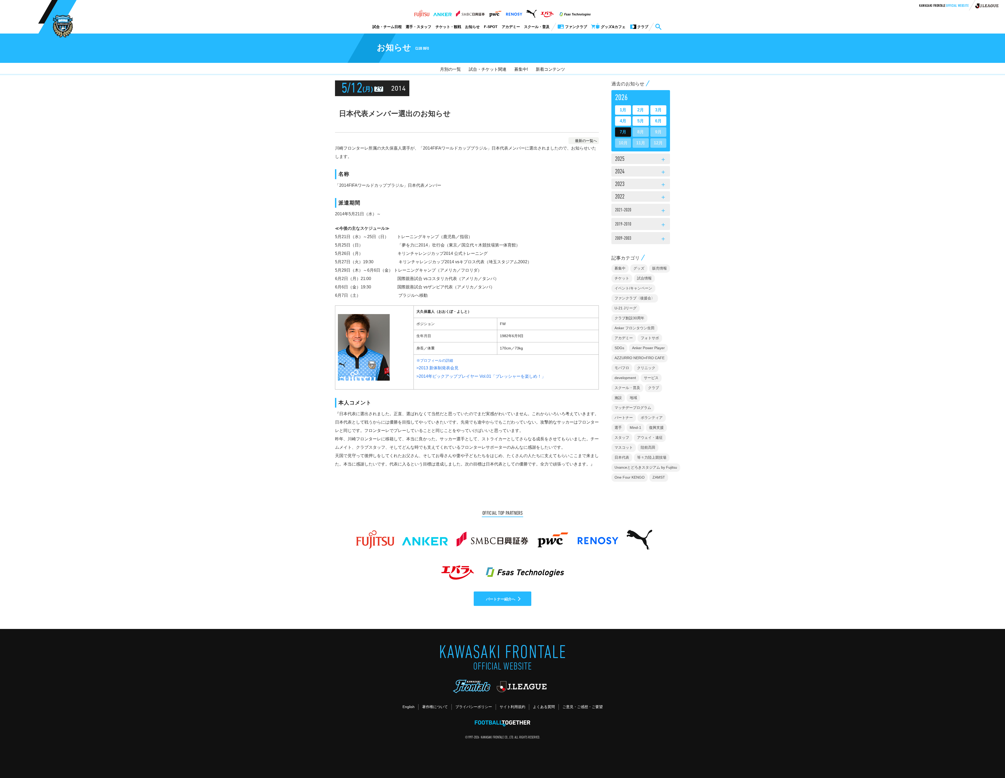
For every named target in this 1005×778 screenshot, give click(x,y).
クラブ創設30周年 (629, 318)
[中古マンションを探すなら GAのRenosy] (514, 12)
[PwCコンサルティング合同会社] (495, 12)
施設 (618, 398)
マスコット (624, 447)
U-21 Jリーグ (625, 308)
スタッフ (622, 437)
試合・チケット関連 (487, 69)
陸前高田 (648, 447)
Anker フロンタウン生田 (635, 328)
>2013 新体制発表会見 (437, 368)
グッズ (638, 268)
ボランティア (652, 417)
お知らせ (472, 27)
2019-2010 (640, 225)
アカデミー (511, 27)
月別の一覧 (450, 69)
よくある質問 (544, 707)
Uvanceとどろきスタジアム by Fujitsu (646, 467)
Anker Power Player (648, 348)
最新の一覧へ (586, 141)
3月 (658, 110)
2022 (640, 197)
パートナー (624, 417)
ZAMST (658, 477)
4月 (623, 121)
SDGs (619, 348)
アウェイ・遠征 (650, 437)
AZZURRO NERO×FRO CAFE (640, 358)
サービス (651, 378)
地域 (633, 398)
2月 (640, 110)
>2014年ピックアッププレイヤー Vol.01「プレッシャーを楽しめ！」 (481, 376)
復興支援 (656, 427)
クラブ (653, 388)
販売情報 (659, 268)
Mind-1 (635, 427)
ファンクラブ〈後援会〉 (635, 298)
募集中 (620, 268)
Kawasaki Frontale (944, 6)
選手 (618, 427)
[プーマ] (531, 12)
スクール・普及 (537, 27)
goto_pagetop (988, 759)
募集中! (521, 69)
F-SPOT (491, 27)
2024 (640, 172)
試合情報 (644, 278)
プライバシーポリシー (473, 707)
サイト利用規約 (512, 707)
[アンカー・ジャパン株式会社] (442, 12)
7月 (623, 132)
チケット (622, 278)
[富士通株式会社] (422, 12)
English (409, 707)
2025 (640, 159)
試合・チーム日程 (387, 27)
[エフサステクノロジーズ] (575, 12)
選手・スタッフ (418, 27)
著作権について (435, 707)
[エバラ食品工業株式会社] (547, 12)
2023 (640, 184)
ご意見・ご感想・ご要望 (582, 707)
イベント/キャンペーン (633, 288)
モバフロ (622, 368)
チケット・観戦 (448, 27)
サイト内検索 (658, 27)
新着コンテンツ (550, 69)
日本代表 (622, 457)
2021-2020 (640, 211)
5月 (640, 121)
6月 (658, 121)
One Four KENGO (630, 477)
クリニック (646, 368)
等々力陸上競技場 (651, 457)
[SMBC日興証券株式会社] (470, 12)
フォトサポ (650, 338)
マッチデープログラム (633, 408)
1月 (623, 110)
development (625, 378)
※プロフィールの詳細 (434, 360)
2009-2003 (640, 239)
